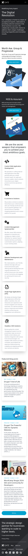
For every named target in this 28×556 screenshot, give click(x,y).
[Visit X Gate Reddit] (17, 553)
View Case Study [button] (14, 62)
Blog (12, 545)
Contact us (11, 549)
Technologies (19, 549)
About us (17, 545)
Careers (4, 549)
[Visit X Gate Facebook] (6, 553)
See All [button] (14, 513)
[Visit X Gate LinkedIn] (10, 553)
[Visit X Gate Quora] (21, 553)
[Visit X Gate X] (13, 553)
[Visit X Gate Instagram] (3, 553)
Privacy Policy (5, 538)
